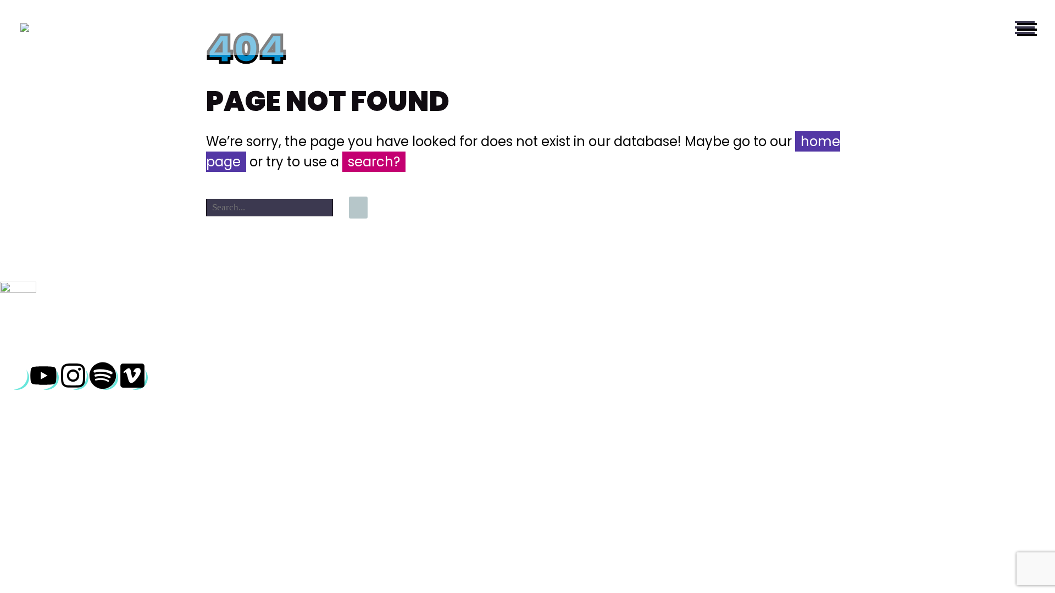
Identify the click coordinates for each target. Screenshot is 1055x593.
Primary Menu (1025, 27)
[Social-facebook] (13, 375)
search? (374, 162)
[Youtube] (43, 375)
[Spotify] (102, 375)
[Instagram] (73, 375)
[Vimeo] (132, 375)
